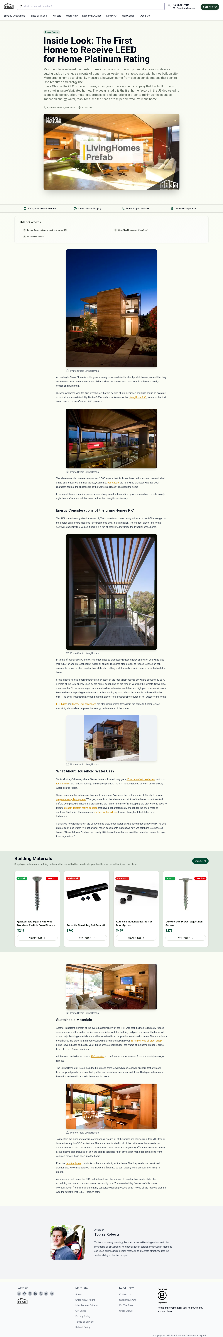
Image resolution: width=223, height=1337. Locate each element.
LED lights (61, 704)
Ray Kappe (113, 482)
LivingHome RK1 (137, 397)
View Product (35, 938)
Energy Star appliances (84, 704)
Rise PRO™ (111, 15)
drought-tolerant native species (80, 807)
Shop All (199, 861)
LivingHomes (87, 86)
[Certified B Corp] (162, 1296)
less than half (63, 783)
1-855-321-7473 (181, 5)
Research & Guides (91, 15)
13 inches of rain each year (141, 779)
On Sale (57, 15)
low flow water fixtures (105, 812)
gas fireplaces (73, 1163)
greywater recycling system (71, 799)
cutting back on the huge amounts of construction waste (81, 73)
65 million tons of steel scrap (146, 1040)
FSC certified (97, 1056)
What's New (72, 15)
